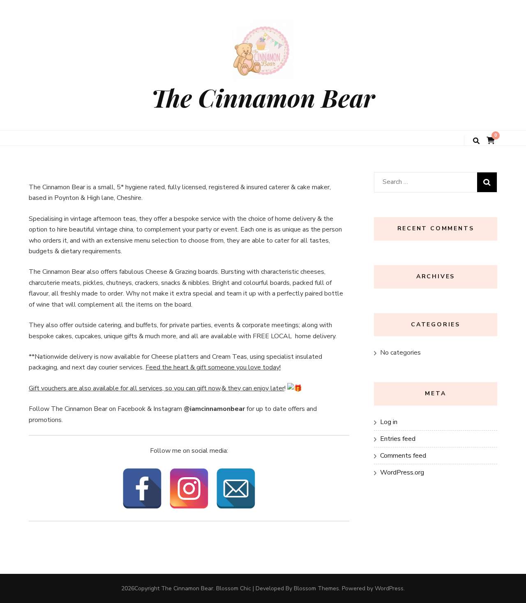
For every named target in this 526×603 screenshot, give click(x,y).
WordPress (389, 588)
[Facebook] (142, 488)
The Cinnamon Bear (263, 97)
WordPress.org (402, 472)
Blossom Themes (316, 588)
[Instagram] (189, 488)
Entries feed (397, 438)
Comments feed (403, 455)
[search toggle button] (476, 141)
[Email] (235, 488)
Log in (388, 421)
